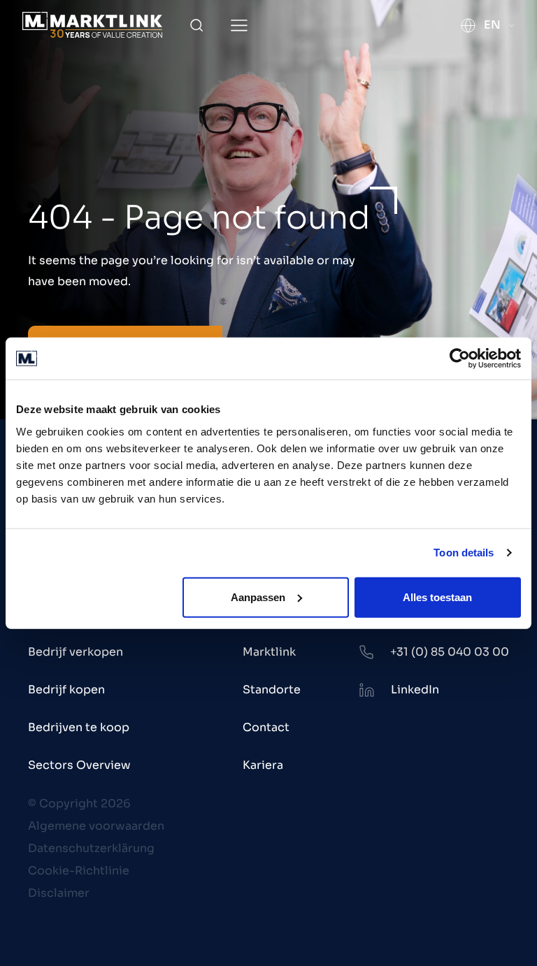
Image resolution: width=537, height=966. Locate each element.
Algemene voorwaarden (96, 826)
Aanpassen (258, 597)
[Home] (92, 25)
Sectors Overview (79, 765)
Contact (266, 727)
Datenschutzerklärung (91, 848)
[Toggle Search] (196, 25)
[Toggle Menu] (239, 25)
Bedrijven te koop (78, 727)
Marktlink (269, 651)
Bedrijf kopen (66, 689)
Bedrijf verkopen (75, 651)
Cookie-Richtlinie (78, 870)
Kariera (263, 765)
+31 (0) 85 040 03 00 (449, 651)
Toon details (464, 552)
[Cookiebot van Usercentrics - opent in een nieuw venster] (460, 358)
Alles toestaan (437, 597)
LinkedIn (415, 689)
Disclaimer (59, 893)
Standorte (272, 689)
